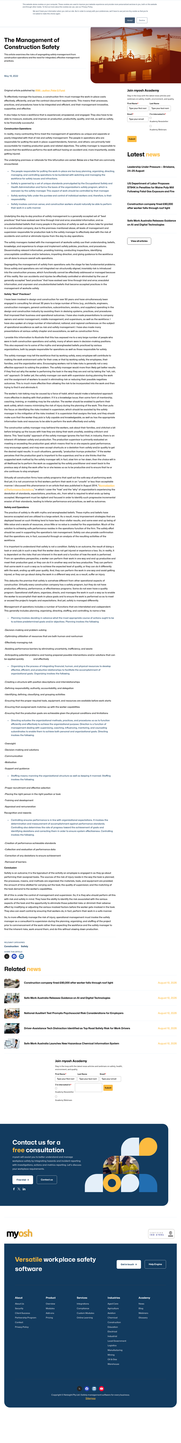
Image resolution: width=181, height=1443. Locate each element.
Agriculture (113, 1308)
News (141, 1304)
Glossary (143, 1318)
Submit (132, 139)
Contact (19, 1322)
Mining (111, 1355)
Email (130, 114)
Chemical (113, 1318)
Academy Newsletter (159, 121)
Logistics (112, 1346)
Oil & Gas (112, 1359)
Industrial (112, 1336)
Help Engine (155, 1264)
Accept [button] (129, 20)
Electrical (112, 1332)
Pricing (49, 1318)
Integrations (83, 1304)
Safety (24, 946)
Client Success (22, 1313)
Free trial (23, 1180)
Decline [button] (142, 20)
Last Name (154, 103)
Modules (50, 1308)
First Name (132, 103)
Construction (11, 946)
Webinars (143, 1313)
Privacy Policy (22, 1327)
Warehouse (113, 1364)
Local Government (117, 1341)
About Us (19, 1304)
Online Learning (85, 1318)
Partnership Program (25, 1318)
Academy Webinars (158, 129)
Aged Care (113, 1304)
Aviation (112, 1313)
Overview (50, 1304)
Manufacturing (115, 1350)
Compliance (83, 1308)
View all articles (139, 241)
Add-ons (50, 1313)
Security (19, 1308)
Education (113, 1327)
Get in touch (129, 1264)
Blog (141, 1308)
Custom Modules (85, 1313)
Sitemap (91, 1398)
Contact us (47, 1180)
